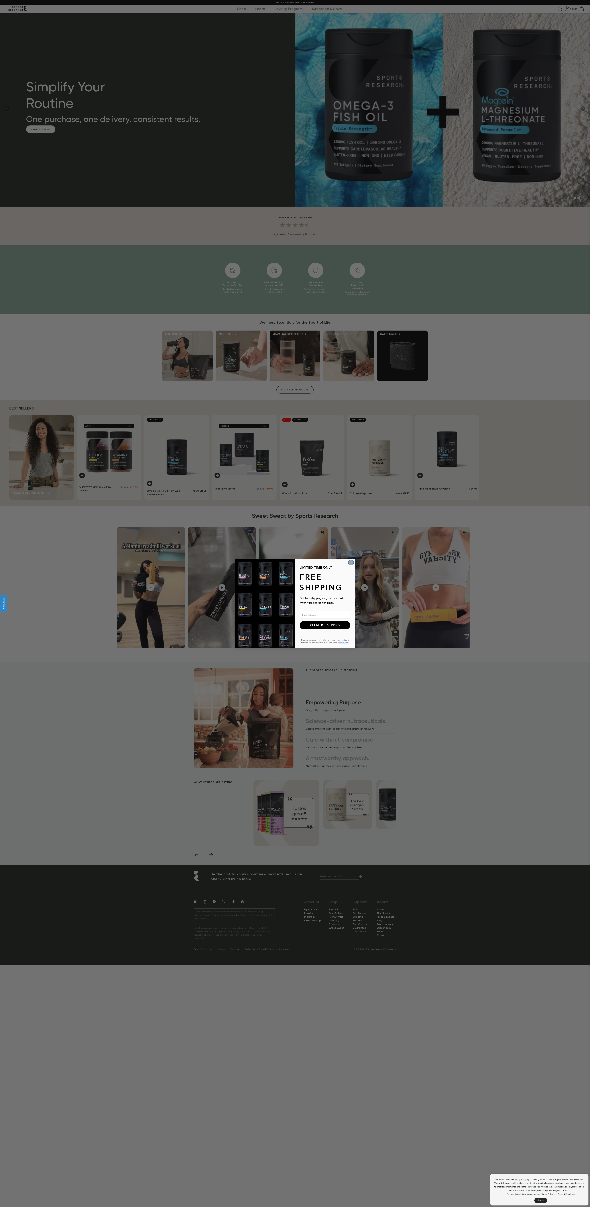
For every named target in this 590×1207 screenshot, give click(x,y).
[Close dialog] (351, 562)
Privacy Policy (519, 1180)
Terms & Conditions (566, 1194)
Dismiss (540, 1200)
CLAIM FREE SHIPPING (325, 625)
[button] (3, 603)
